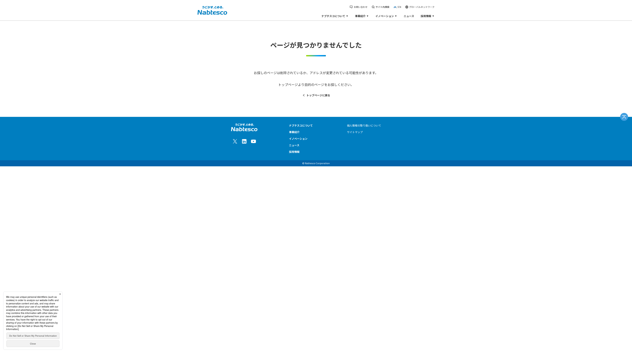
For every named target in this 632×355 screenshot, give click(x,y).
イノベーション (384, 16)
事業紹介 (360, 16)
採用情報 (426, 16)
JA (394, 7)
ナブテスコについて (333, 16)
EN (399, 7)
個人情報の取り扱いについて (364, 125)
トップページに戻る (318, 95)
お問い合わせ (360, 7)
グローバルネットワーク (421, 7)
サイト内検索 (382, 7)
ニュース (409, 16)
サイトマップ (355, 132)
